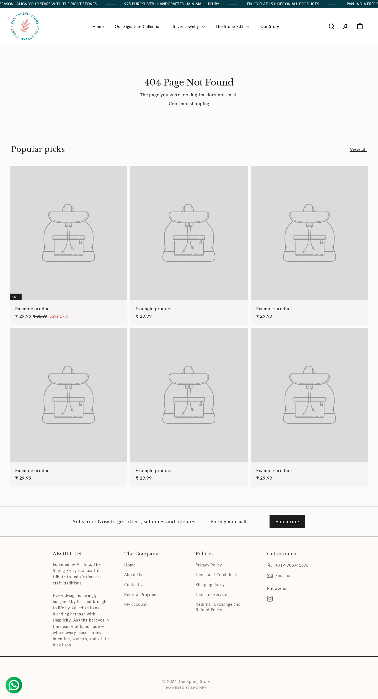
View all (358, 149)
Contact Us (135, 584)
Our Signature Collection (138, 26)
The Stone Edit (230, 26)
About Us (133, 574)
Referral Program (140, 594)
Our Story (269, 26)
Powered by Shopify (186, 687)
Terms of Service (211, 594)
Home (98, 26)
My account (135, 604)
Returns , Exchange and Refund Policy (218, 607)
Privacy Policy (209, 565)
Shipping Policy (210, 584)
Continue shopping (189, 103)
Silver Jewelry (186, 26)
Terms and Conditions (216, 574)
